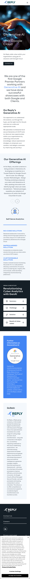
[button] (8, 63)
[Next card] (17, 201)
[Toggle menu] (27, 2)
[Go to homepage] (11, 2)
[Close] (28, 537)
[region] (15, 557)
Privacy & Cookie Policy (9, 567)
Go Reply (11, 408)
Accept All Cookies (15, 575)
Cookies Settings (15, 571)
